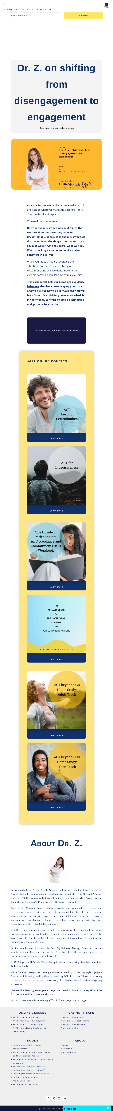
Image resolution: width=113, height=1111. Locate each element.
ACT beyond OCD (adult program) (29, 1021)
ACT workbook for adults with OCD (29, 1066)
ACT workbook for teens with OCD (29, 1070)
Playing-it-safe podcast (72, 1017)
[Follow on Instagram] (59, 1098)
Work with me (67, 1048)
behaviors (33, 286)
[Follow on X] (54, 1098)
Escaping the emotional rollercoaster (31, 1073)
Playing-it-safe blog (70, 1028)
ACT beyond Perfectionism (25, 1017)
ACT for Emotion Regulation (26, 1084)
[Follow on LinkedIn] (65, 1098)
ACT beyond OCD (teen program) (28, 1024)
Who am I (65, 1045)
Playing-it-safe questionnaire (75, 1021)
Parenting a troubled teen (25, 1077)
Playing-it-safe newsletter (73, 1024)
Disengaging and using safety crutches (56, 128)
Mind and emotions (22, 1081)
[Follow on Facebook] (48, 1098)
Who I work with (68, 1052)
